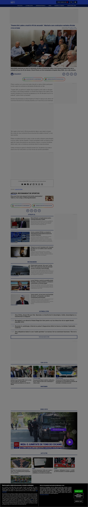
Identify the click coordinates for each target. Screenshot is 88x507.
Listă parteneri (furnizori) (44, 494)
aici (31, 499)
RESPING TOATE (78, 501)
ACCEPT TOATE (78, 491)
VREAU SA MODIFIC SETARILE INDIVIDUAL (78, 495)
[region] (44, 495)
